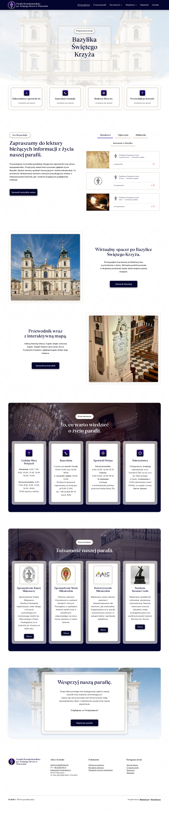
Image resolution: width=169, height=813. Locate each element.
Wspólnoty (131, 770)
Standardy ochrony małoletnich (100, 770)
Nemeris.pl (144, 799)
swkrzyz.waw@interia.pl (59, 765)
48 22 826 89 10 (60, 768)
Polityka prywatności (96, 765)
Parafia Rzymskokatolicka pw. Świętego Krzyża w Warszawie (32, 5)
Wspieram (130, 773)
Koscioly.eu (156, 799)
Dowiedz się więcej (26, 103)
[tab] (105, 135)
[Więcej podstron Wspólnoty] (136, 5)
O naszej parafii (133, 768)
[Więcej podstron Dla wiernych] (121, 5)
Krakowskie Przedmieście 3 (60, 770)
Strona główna (132, 765)
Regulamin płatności (96, 768)
